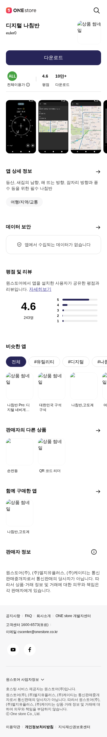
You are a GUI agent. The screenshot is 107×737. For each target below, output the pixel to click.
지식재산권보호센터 (74, 727)
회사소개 (44, 616)
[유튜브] (13, 650)
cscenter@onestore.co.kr (38, 632)
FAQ (28, 616)
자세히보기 (40, 289)
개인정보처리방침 (39, 727)
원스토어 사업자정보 (22, 679)
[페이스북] (30, 650)
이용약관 (13, 727)
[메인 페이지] (21, 10)
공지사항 (13, 616)
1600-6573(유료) (34, 625)
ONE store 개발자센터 (73, 616)
